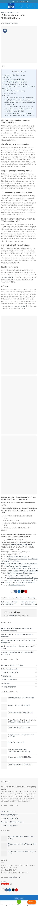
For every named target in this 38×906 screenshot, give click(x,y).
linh (17, 23)
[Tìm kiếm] (21, 6)
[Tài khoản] (27, 6)
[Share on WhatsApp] (12, 591)
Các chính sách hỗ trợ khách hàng (13, 91)
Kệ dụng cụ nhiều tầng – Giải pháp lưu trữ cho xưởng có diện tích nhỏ (16, 629)
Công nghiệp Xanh (14, 877)
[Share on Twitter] (19, 591)
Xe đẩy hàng (5, 683)
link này (33, 598)
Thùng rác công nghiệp (9, 679)
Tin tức (17, 12)
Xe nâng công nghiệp (8, 687)
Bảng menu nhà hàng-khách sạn (12, 665)
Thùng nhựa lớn (6, 676)
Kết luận (5, 95)
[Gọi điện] (19, 902)
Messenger (26, 905)
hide (24, 71)
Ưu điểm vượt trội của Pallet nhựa (13, 79)
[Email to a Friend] (22, 591)
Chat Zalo (11, 905)
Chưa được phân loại (7, 12)
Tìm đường (4, 905)
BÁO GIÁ (31, 902)
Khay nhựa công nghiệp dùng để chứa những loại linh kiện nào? (18, 641)
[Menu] (2, 6)
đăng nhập (14, 616)
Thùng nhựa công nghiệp (9, 672)
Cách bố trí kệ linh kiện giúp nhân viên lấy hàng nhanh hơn (17, 635)
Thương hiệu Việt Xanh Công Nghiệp (14, 84)
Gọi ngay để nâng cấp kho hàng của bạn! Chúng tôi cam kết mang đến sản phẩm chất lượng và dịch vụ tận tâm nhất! (19, 109)
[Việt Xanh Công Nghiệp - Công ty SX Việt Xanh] (11, 6)
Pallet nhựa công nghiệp (9, 669)
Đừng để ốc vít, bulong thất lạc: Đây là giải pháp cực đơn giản (17, 653)
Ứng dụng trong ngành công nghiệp (14, 82)
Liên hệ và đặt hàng (9, 93)
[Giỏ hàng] (34, 6)
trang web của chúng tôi (19, 306)
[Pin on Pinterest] (25, 591)
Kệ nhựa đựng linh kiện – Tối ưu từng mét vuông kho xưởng (18, 647)
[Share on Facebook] (15, 591)
